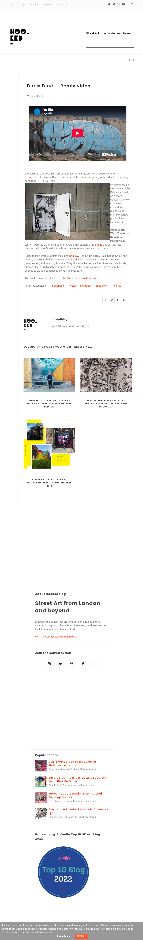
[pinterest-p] (114, 4)
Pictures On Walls (77, 278)
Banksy (73, 255)
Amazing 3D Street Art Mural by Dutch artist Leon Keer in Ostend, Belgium (49, 403)
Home (12, 4)
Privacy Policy (30, 4)
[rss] (132, 4)
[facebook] (128, 4)
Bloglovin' (102, 285)
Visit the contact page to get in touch (56, 636)
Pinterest (117, 285)
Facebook (58, 285)
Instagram (86, 285)
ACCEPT (81, 936)
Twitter (72, 285)
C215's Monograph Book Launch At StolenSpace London (72, 763)
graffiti (98, 244)
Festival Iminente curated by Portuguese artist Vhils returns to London (106, 403)
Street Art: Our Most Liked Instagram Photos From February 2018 (49, 482)
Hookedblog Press (56, 4)
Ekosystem (31, 177)
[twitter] (109, 4)
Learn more (63, 936)
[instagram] (118, 4)
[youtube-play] (123, 4)
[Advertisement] (71, 555)
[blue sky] (94, 664)
